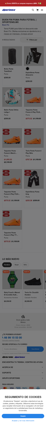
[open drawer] (42, 10)
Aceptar (23, 416)
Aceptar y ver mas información (23, 420)
